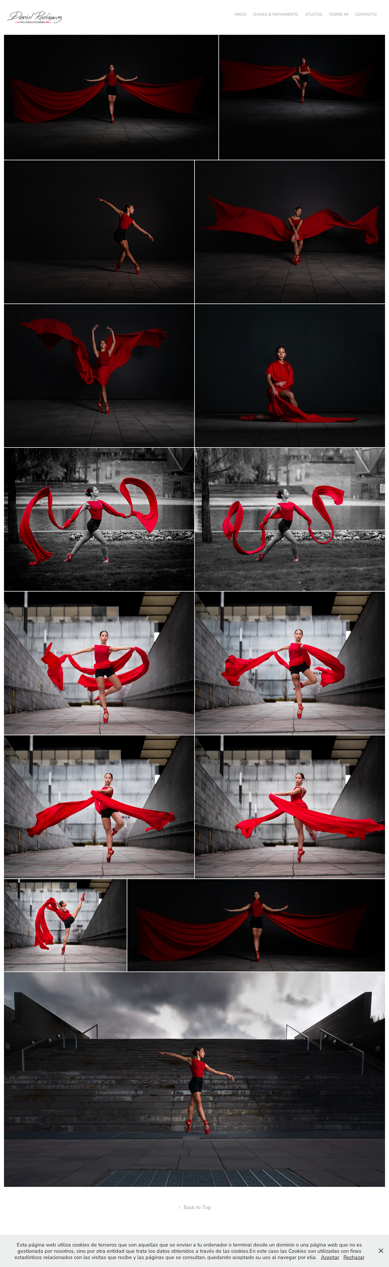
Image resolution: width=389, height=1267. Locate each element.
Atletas (313, 14)
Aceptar (330, 1257)
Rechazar (354, 1257)
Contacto (366, 14)
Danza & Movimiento (275, 14)
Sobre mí (338, 14)
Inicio (241, 14)
